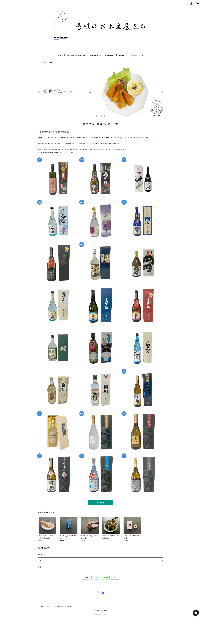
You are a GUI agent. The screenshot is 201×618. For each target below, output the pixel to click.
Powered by (98, 614)
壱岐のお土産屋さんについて (76, 55)
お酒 (45, 63)
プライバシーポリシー (45, 606)
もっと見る (100, 503)
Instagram (123, 55)
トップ (60, 55)
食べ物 (40, 554)
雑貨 (39, 567)
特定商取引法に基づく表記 (63, 606)
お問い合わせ (109, 55)
